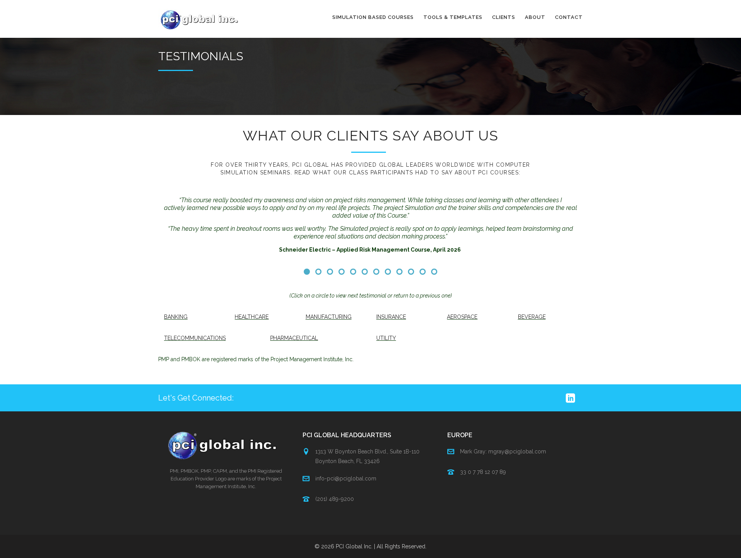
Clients (503, 17)
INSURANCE (391, 317)
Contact (569, 17)
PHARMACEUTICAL (294, 338)
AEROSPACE (462, 317)
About (535, 17)
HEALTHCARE (252, 317)
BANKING (176, 317)
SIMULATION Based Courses (373, 17)
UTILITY (386, 338)
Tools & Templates (452, 17)
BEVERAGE (532, 317)
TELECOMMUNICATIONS (195, 338)
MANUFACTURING (329, 317)
